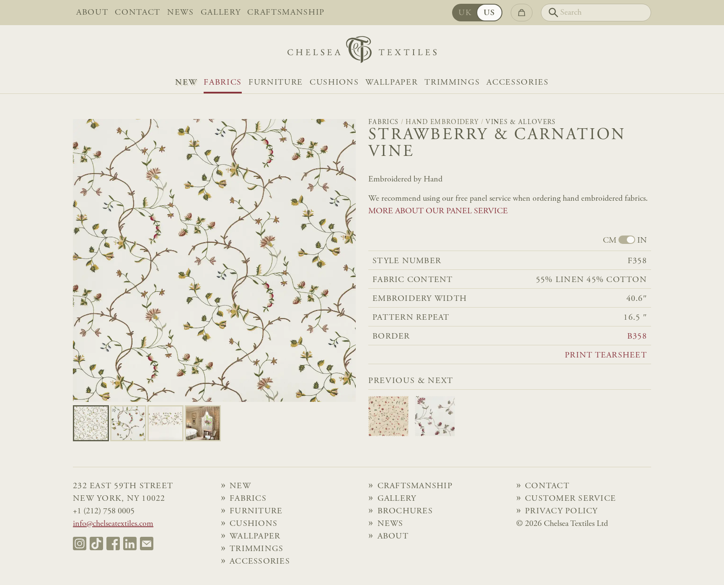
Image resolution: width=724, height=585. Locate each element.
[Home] (362, 52)
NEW (186, 82)
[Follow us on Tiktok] (96, 543)
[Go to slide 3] (203, 423)
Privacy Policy (561, 511)
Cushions (334, 82)
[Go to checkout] (522, 12)
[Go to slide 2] (165, 423)
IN (642, 240)
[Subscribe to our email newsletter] (146, 543)
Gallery (221, 12)
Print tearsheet (606, 355)
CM (609, 240)
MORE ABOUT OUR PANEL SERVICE (438, 211)
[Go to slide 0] (91, 423)
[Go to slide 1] (128, 423)
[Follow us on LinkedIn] (130, 543)
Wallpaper (391, 82)
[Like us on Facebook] (113, 543)
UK (465, 13)
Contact (137, 12)
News (180, 12)
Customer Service (570, 498)
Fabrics (223, 82)
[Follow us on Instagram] (79, 543)
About (92, 12)
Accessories (517, 82)
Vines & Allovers (521, 122)
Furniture (275, 82)
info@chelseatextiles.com (113, 524)
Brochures (405, 511)
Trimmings (452, 82)
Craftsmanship (286, 12)
